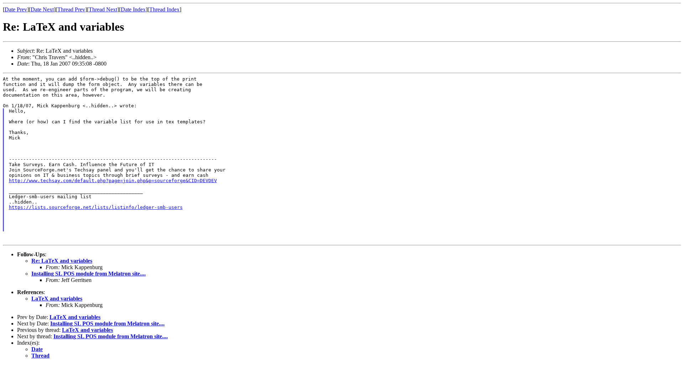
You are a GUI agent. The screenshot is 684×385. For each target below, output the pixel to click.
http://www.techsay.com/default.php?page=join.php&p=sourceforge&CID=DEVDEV (113, 180)
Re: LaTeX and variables (61, 261)
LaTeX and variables (56, 299)
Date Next (42, 9)
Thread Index (164, 9)
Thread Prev (71, 9)
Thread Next (103, 9)
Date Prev (16, 9)
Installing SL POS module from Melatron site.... (88, 274)
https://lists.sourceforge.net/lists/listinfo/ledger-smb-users (96, 207)
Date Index (133, 9)
